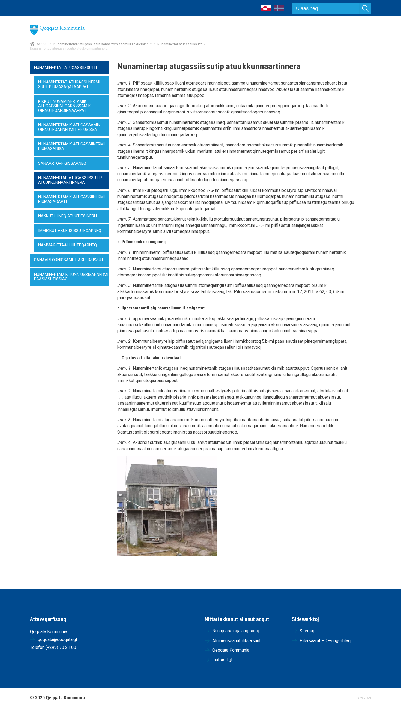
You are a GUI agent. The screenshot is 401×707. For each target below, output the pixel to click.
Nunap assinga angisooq (235, 630)
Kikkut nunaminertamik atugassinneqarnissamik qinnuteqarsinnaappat (64, 106)
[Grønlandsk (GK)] (266, 10)
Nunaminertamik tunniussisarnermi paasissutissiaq (71, 277)
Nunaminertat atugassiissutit (179, 44)
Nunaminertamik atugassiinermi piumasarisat (71, 146)
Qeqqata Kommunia (230, 650)
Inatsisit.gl (222, 659)
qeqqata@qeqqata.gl (57, 639)
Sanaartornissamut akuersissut (69, 260)
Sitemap (307, 630)
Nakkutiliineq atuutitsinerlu (68, 216)
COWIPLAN (363, 698)
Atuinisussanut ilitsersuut (236, 640)
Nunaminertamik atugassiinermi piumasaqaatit (71, 199)
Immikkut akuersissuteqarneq (69, 230)
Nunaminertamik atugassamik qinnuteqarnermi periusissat (69, 127)
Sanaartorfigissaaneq (62, 163)
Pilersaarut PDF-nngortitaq (325, 640)
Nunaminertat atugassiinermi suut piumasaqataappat (69, 84)
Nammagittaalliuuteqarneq (67, 245)
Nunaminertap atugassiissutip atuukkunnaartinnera (70, 180)
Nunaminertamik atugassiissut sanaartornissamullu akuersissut (102, 44)
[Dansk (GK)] (279, 10)
